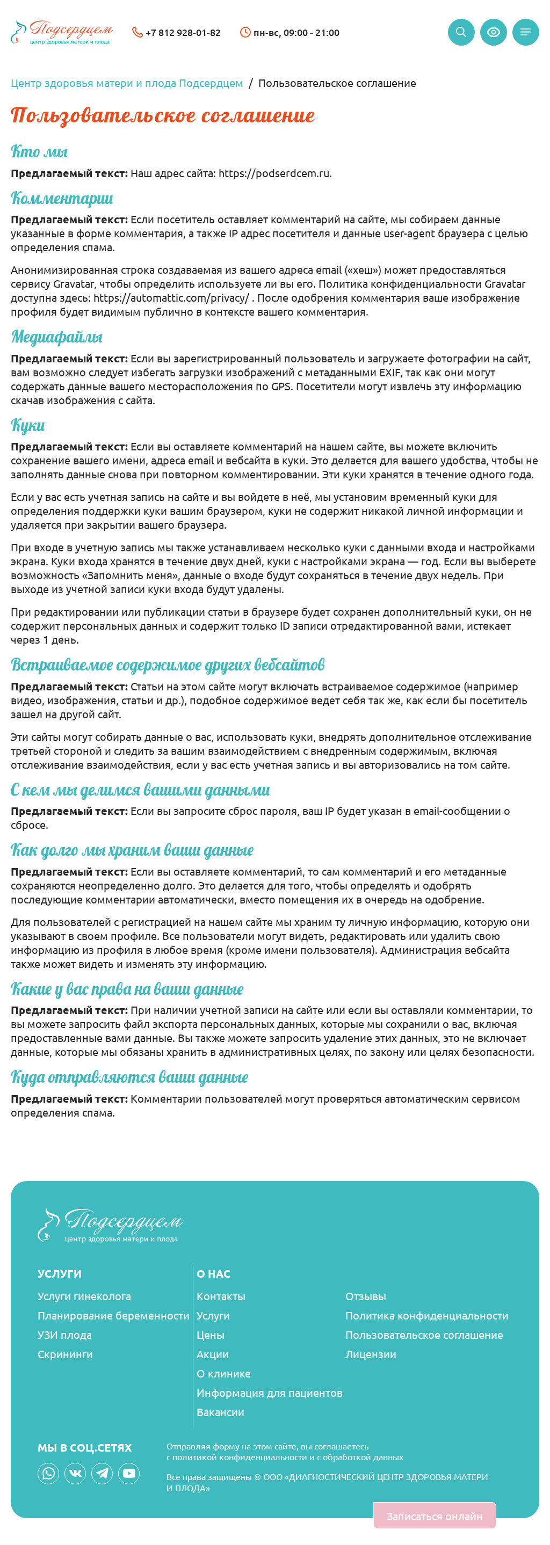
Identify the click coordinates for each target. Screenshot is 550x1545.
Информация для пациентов (270, 1392)
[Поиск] (461, 32)
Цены (211, 1334)
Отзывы (365, 1295)
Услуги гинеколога (84, 1295)
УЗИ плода (65, 1334)
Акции (213, 1353)
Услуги (213, 1315)
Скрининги (65, 1353)
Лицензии (370, 1353)
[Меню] (525, 32)
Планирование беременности (114, 1315)
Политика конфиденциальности (427, 1315)
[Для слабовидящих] (493, 32)
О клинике (224, 1373)
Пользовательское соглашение (424, 1334)
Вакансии (220, 1411)
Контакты (221, 1295)
